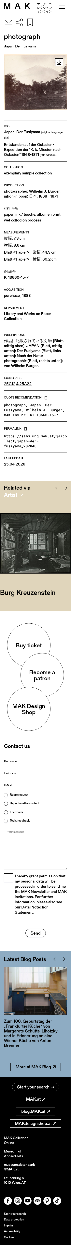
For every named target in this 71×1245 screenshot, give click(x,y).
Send (36, 933)
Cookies (9, 1237)
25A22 (25, 383)
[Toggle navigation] (62, 6)
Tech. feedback (20, 820)
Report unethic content (24, 803)
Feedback (16, 811)
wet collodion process (22, 220)
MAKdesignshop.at (33, 1123)
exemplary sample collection (28, 173)
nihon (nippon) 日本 (20, 196)
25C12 (9, 383)
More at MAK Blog (33, 1067)
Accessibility (12, 1231)
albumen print (49, 214)
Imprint (8, 1225)
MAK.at (33, 1099)
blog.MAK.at (33, 1111)
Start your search (33, 1087)
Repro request (19, 794)
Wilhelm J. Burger (44, 191)
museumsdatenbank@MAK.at (19, 1167)
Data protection (14, 1219)
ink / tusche (25, 214)
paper (9, 214)
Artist (10, 495)
